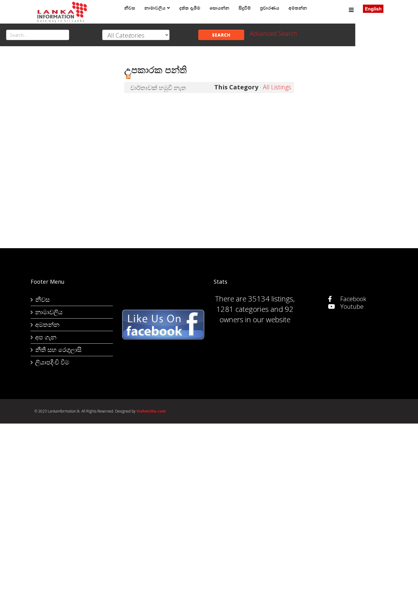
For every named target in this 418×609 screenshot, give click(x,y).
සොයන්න (220, 8)
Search (221, 35)
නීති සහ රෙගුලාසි (58, 350)
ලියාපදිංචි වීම (52, 362)
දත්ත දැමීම (189, 8)
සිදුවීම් (245, 8)
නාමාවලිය (155, 8)
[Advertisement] (75, 150)
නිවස (129, 8)
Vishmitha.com (151, 411)
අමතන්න (298, 8)
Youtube (351, 306)
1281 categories (242, 309)
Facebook (352, 299)
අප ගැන (45, 337)
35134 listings (270, 298)
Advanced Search (273, 33)
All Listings (277, 87)
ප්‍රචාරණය (269, 8)
